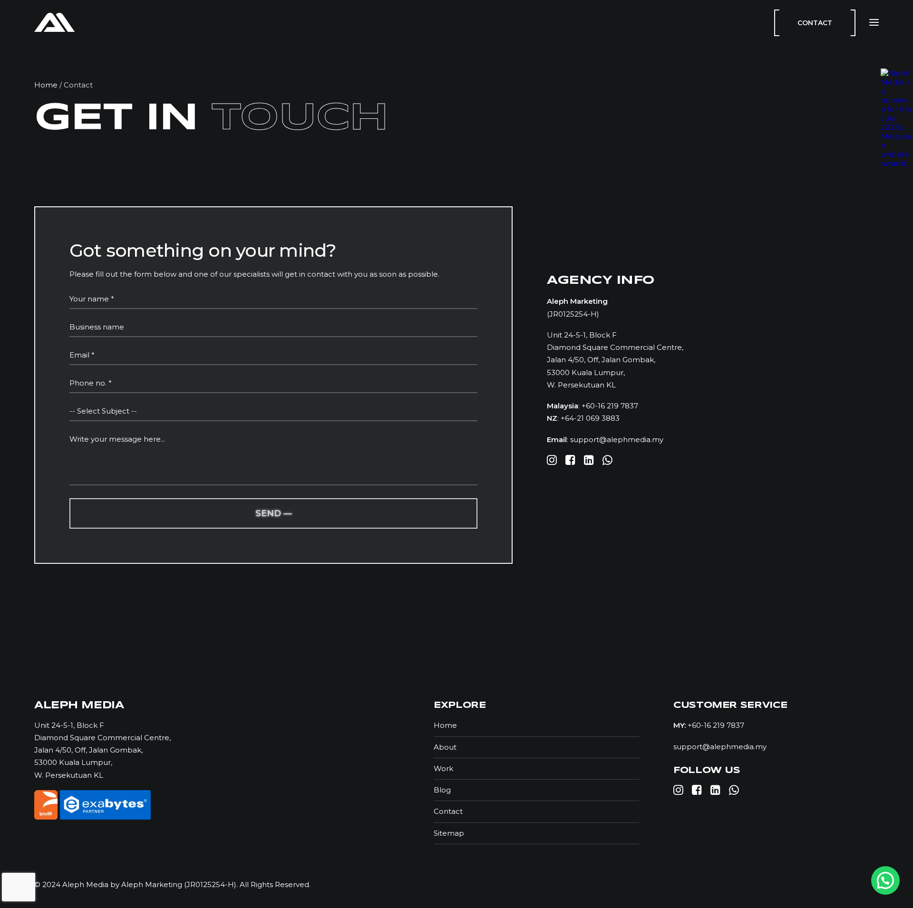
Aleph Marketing (150, 884)
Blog (442, 789)
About (445, 747)
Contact (448, 811)
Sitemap (449, 833)
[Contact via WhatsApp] (885, 880)
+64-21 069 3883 (590, 418)
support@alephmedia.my (616, 439)
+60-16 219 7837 (610, 405)
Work (443, 768)
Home (46, 84)
